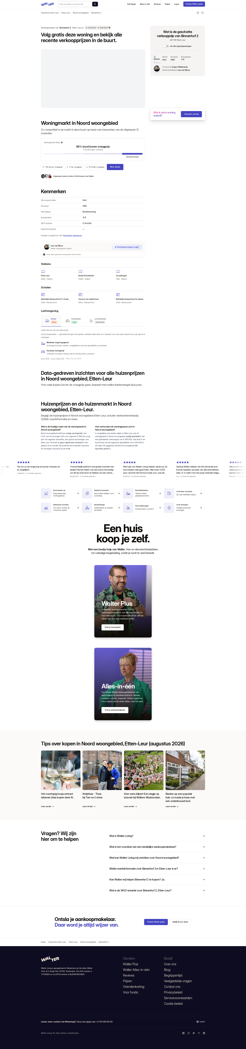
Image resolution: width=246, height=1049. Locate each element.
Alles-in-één (145, 4)
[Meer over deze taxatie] (109, 28)
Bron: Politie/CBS (57, 359)
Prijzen (167, 4)
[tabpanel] (93, 342)
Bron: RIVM (45, 359)
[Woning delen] (197, 12)
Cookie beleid (173, 1004)
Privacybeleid (173, 992)
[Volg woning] (202, 12)
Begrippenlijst (173, 975)
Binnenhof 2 (96, 13)
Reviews (157, 4)
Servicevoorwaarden (178, 998)
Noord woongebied (81, 13)
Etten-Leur (65, 13)
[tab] (51, 321)
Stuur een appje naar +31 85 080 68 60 (95, 1021)
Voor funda (130, 992)
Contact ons (172, 987)
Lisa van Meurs (184, 70)
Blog (167, 970)
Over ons (170, 964)
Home (43, 942)
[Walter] (47, 4)
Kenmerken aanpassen (72, 235)
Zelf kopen (131, 4)
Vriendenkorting (133, 987)
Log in (176, 4)
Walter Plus (130, 964)
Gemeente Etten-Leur (50, 13)
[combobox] (77, 4)
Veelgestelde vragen (178, 981)
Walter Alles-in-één (136, 970)
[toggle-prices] (166, 46)
